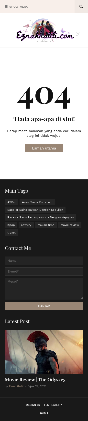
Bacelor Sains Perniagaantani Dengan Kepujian (40, 217)
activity (26, 225)
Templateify (53, 405)
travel (11, 232)
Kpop (11, 225)
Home (44, 413)
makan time (45, 225)
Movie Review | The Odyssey (35, 379)
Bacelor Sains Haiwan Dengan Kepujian (35, 209)
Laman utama (44, 148)
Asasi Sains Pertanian (37, 202)
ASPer (11, 202)
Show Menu (18, 6)
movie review (69, 225)
